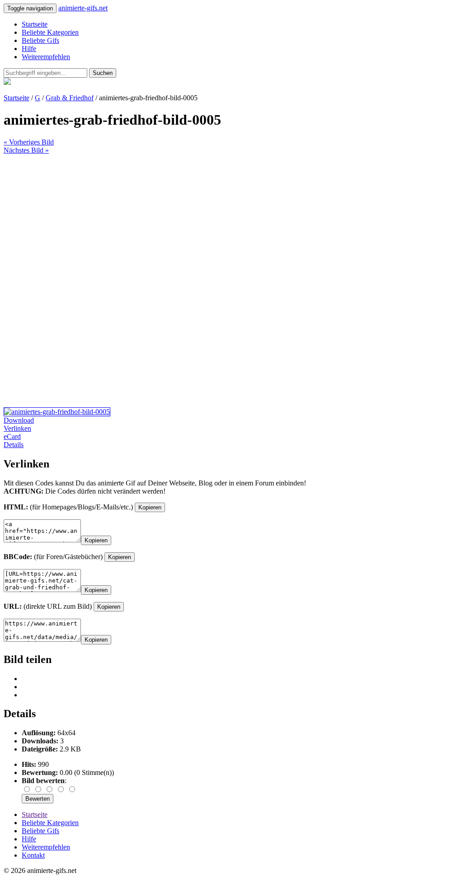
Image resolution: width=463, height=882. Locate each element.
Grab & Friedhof (70, 98)
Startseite (34, 24)
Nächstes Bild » (26, 150)
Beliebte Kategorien (50, 32)
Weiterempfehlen (46, 57)
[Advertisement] (231, 217)
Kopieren (149, 507)
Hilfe (29, 48)
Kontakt (33, 855)
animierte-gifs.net (83, 8)
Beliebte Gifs (40, 40)
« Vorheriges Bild (29, 142)
